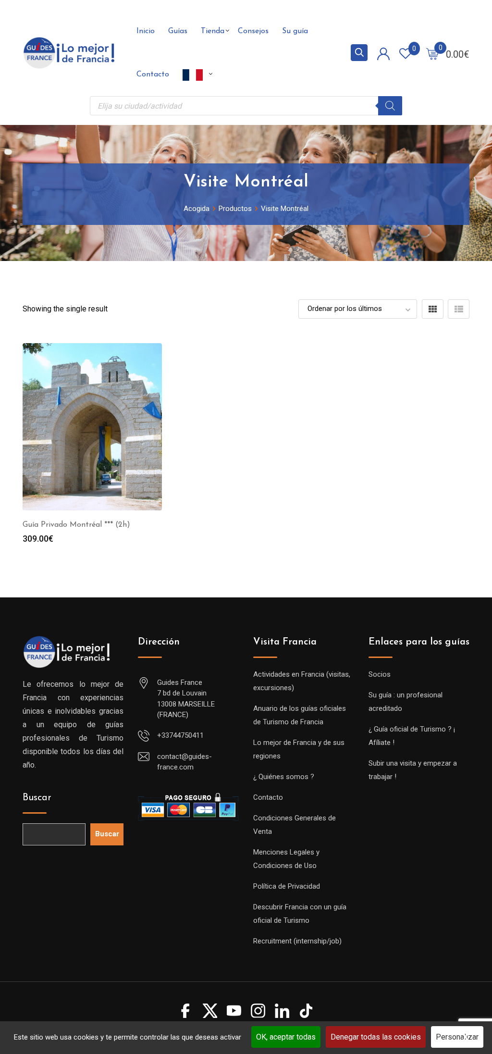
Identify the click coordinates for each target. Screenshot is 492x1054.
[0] (432, 53)
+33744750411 (180, 735)
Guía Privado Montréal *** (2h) (76, 525)
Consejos (253, 31)
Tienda (212, 31)
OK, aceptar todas (286, 1037)
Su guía (295, 31)
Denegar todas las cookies (376, 1037)
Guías (177, 31)
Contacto (152, 74)
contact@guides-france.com (184, 762)
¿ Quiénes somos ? (283, 776)
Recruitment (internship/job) (297, 941)
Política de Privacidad (286, 886)
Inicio (145, 31)
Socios (380, 674)
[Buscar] (390, 105)
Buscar (37, 798)
